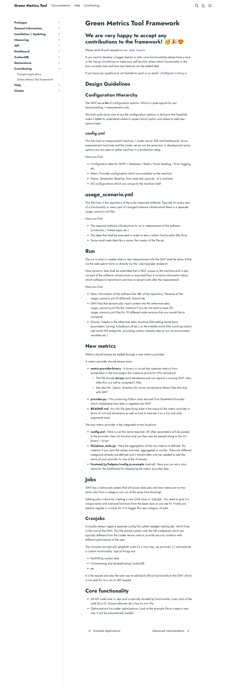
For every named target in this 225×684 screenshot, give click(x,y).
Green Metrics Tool (30, 5)
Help (77, 5)
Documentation (61, 5)
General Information (28, 28)
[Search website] (197, 5)
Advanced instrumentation (168, 631)
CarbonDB (21, 57)
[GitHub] (210, 5)
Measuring (21, 40)
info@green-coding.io (173, 73)
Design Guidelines (104, 61)
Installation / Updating (30, 34)
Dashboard (21, 51)
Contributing (91, 5)
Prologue (20, 22)
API (16, 45)
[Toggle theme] (203, 5)
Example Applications (29, 74)
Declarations (22, 63)
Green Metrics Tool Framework (35, 79)
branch (137, 50)
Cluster (19, 91)
